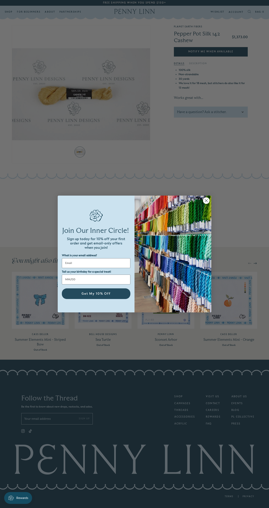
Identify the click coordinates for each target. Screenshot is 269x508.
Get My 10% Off (96, 294)
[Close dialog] (206, 200)
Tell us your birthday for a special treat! (86, 271)
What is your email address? (79, 255)
